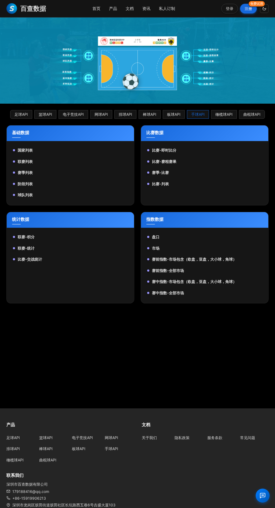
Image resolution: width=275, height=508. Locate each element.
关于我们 (149, 437)
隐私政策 (182, 437)
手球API (198, 114)
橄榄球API (224, 114)
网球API (101, 114)
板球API (173, 114)
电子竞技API (73, 114)
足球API (21, 114)
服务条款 (214, 437)
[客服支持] (263, 496)
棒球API (149, 114)
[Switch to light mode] (264, 8)
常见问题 (247, 437)
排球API (125, 114)
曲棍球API (251, 114)
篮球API (45, 114)
